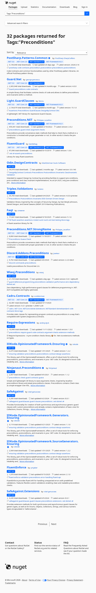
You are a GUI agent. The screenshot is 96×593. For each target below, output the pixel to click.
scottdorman (39, 296)
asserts (18, 153)
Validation (11, 175)
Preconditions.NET (19, 119)
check (28, 129)
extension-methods (66, 332)
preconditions (57, 67)
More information (18, 183)
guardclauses (24, 401)
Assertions (13, 110)
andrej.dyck (44, 323)
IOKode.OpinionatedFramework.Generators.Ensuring (38, 416)
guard (23, 129)
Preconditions (23, 110)
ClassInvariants (71, 172)
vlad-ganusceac (34, 392)
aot (14, 284)
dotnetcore (40, 308)
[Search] (86, 13)
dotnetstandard (63, 308)
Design (61, 198)
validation (50, 282)
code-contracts (38, 332)
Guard (11, 89)
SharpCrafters (69, 58)
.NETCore (26, 308)
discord (12, 263)
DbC (57, 110)
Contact (9, 542)
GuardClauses (35, 110)
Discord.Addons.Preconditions (28, 253)
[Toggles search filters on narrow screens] (86, 23)
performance (59, 282)
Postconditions (50, 172)
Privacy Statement (75, 580)
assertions (29, 220)
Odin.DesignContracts (22, 162)
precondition (35, 67)
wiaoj (41, 272)
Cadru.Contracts (18, 295)
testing (58, 220)
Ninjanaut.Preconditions (24, 367)
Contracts (28, 172)
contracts (25, 67)
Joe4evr (56, 253)
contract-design (55, 354)
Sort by (10, 52)
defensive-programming (24, 282)
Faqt (10, 210)
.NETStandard (50, 308)
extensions (57, 501)
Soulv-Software (59, 163)
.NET (16, 308)
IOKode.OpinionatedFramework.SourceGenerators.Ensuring (43, 442)
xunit (41, 220)
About (24, 580)
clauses (38, 401)
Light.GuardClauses (20, 100)
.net (10, 153)
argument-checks (38, 129)
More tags (65, 220)
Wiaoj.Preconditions (21, 272)
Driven (55, 198)
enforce (17, 477)
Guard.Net (14, 79)
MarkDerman (47, 163)
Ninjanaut (53, 368)
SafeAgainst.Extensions (23, 491)
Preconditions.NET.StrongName (29, 229)
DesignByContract (48, 110)
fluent (14, 220)
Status (38, 542)
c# (14, 153)
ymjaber (34, 468)
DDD (43, 198)
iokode (75, 344)
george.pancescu (33, 79)
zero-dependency (72, 282)
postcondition (46, 67)
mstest (36, 220)
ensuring (12, 354)
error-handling (47, 477)
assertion (20, 220)
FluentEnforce (16, 467)
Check (28, 239)
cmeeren (21, 210)
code (19, 67)
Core (20, 308)
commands (19, 263)
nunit (46, 220)
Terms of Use (35, 580)
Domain (49, 198)
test (53, 220)
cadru (11, 308)
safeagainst (13, 401)
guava (41, 377)
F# (10, 220)
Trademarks (10, 583)
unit (50, 220)
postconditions (70, 67)
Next (53, 524)
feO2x (41, 101)
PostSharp (59, 58)
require (23, 332)
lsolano (40, 189)
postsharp (13, 67)
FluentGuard (15, 143)
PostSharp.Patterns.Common (27, 58)
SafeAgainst (15, 391)
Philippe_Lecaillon (44, 120)
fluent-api (57, 477)
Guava (23, 239)
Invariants (60, 172)
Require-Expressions (21, 322)
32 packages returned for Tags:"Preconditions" (36, 39)
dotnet (9, 284)
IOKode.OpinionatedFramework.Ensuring (36, 344)
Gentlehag (33, 144)
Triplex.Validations (20, 188)
